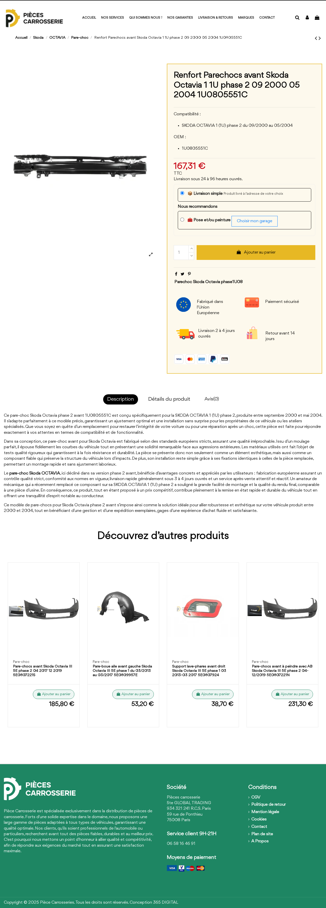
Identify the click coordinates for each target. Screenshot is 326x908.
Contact (259, 827)
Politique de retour (268, 804)
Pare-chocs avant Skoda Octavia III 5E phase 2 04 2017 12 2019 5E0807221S (42, 671)
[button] (246, 18)
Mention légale (265, 812)
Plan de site (262, 834)
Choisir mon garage (254, 221)
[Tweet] (182, 274)
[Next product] (320, 38)
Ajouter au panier (260, 252)
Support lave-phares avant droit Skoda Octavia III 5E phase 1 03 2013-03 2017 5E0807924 (199, 671)
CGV (255, 797)
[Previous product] (317, 38)
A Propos (260, 841)
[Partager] (176, 274)
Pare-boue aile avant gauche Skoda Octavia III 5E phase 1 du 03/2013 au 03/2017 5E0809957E (122, 671)
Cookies (259, 819)
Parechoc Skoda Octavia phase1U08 (208, 282)
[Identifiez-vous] (307, 18)
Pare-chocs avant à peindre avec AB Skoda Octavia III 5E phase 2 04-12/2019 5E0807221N (282, 671)
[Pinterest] (189, 274)
